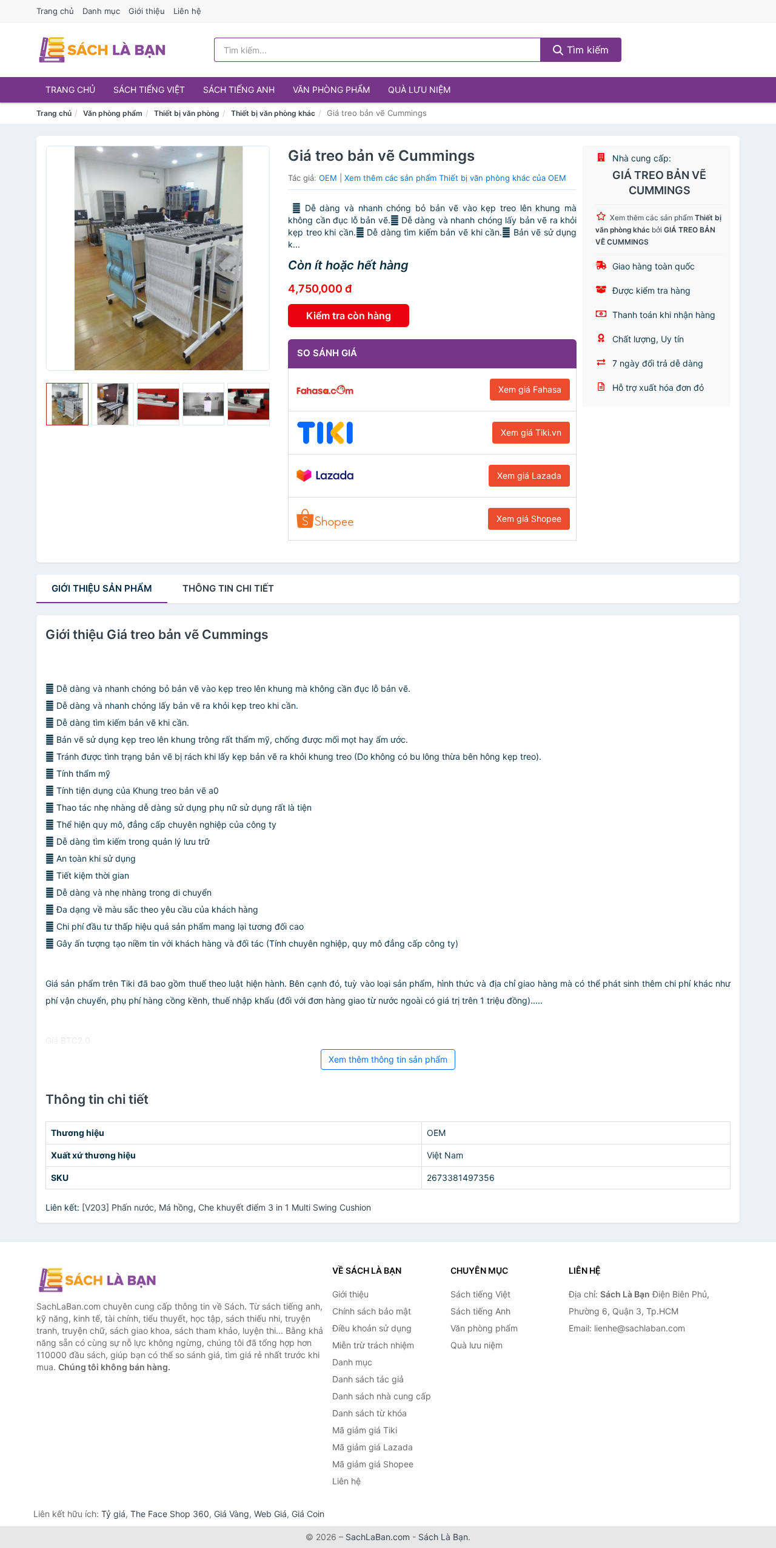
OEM (328, 178)
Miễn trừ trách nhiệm (373, 1345)
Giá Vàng (231, 1514)
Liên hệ (187, 11)
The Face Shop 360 (169, 1514)
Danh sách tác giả (368, 1379)
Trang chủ (55, 11)
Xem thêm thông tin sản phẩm (388, 1059)
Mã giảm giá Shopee (372, 1464)
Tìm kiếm (586, 50)
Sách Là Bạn (443, 1537)
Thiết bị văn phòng (186, 113)
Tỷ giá (113, 1514)
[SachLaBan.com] (101, 50)
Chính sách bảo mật (371, 1311)
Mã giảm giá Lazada (372, 1447)
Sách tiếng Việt (149, 89)
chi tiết (228, 588)
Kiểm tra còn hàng (348, 315)
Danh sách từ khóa (369, 1413)
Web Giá (270, 1514)
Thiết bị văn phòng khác (273, 113)
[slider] (67, 404)
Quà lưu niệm (419, 89)
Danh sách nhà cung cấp (381, 1396)
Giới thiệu (147, 11)
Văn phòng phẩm (331, 89)
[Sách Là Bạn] (97, 1280)
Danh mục (101, 11)
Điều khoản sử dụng (372, 1328)
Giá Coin (308, 1514)
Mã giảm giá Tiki (364, 1430)
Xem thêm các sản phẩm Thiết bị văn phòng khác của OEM (455, 178)
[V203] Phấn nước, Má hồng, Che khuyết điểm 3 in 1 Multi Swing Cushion (226, 1207)
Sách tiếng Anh (239, 89)
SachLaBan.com (378, 1537)
